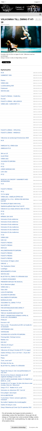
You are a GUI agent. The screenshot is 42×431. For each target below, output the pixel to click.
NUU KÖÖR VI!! (5, 305)
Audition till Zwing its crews (8, 404)
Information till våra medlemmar (10, 227)
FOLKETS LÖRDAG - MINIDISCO (10, 132)
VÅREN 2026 (4, 83)
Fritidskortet (4, 88)
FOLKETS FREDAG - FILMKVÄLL (10, 96)
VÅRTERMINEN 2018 (7, 329)
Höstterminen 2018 (6, 310)
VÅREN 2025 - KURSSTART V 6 (10, 104)
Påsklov (3, 80)
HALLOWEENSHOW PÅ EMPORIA (11, 250)
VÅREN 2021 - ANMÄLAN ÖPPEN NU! (12, 197)
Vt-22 (2, 183)
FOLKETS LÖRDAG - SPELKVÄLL (11, 130)
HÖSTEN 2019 (5, 274)
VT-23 (2, 164)
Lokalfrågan (4, 268)
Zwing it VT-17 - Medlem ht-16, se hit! (11, 387)
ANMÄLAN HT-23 (6, 148)
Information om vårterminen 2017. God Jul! (13, 390)
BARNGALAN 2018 (6, 300)
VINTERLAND (5, 332)
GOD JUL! (4, 240)
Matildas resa (4, 339)
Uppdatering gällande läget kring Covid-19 (12, 206)
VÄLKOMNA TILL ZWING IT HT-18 (11, 302)
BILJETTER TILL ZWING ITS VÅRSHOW (13, 365)
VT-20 (2, 235)
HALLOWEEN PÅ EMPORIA (9, 297)
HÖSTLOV (4, 248)
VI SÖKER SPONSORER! (8, 279)
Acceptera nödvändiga (18, 427)
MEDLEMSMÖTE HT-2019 (8, 271)
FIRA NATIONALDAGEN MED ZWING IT (12, 308)
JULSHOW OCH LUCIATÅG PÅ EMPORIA (13, 334)
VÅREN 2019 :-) (5, 287)
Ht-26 (2, 72)
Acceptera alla (33, 427)
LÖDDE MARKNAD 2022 (8, 169)
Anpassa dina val (7, 423)
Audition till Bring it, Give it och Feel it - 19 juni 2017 (15, 352)
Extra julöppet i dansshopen (9, 393)
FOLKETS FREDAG (6, 189)
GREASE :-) (4, 263)
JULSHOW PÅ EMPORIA (8, 161)
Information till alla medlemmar (9, 219)
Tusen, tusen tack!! (6, 360)
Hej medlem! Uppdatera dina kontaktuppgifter (13, 402)
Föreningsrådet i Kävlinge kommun (10, 337)
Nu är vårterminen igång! (8, 284)
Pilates (3, 358)
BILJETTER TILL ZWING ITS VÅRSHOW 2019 (14, 276)
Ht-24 (2, 140)
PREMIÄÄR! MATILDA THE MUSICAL (12, 282)
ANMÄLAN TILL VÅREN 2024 (9, 145)
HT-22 (2, 166)
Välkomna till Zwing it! (7, 345)
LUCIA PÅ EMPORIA (7, 292)
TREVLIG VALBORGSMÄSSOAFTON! (12, 313)
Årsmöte (3, 98)
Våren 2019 (4, 289)
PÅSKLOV (4, 320)
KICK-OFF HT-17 (5, 347)
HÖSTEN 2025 (5, 91)
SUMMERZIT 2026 (6, 75)
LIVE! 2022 (4, 172)
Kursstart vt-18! (5, 322)
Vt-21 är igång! (5, 194)
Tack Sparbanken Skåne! (8, 266)
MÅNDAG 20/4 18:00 (7, 216)
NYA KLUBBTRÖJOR (7, 395)
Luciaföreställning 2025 (7, 85)
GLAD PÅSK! (4, 156)
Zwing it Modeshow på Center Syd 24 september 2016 (16, 407)
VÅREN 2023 (4, 158)
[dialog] (21, 420)
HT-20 (2, 211)
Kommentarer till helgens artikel (10, 261)
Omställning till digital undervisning (10, 203)
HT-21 (2, 191)
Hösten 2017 (4, 355)
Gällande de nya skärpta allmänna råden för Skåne (15, 209)
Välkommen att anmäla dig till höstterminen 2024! (15, 138)
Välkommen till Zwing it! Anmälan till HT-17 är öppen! (16, 350)
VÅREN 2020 (4, 237)
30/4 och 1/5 (4, 153)
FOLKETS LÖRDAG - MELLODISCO (11, 101)
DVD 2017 (4, 342)
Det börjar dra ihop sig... (7, 363)
